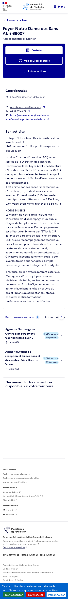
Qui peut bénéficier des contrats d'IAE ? (22, 496)
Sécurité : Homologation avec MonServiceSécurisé (27, 572)
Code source (9, 568)
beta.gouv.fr (9, 555)
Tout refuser (35, 595)
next (61, 316)
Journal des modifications (15, 482)
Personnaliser (56, 595)
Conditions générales (13, 580)
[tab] (22, 317)
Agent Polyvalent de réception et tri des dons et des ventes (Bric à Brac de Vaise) (22, 358)
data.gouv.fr (28, 555)
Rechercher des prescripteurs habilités (21, 478)
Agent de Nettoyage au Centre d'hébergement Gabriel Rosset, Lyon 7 (20, 333)
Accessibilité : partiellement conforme (21, 565)
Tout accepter (14, 595)
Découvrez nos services (14, 547)
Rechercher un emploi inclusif (17, 473)
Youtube (9, 514)
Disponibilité (9, 500)
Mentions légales (10, 576)
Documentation (10, 491)
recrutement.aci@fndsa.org (25, 107)
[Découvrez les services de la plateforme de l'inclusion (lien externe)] (15, 529)
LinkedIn (9, 510)
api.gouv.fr (46, 555)
